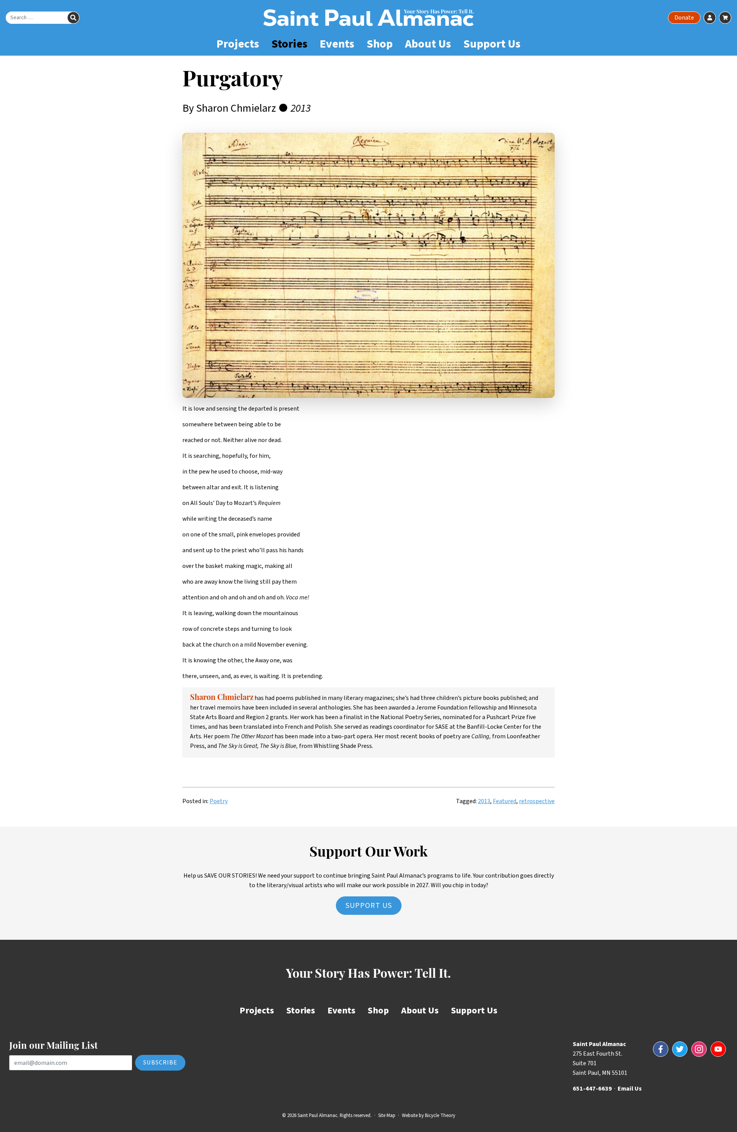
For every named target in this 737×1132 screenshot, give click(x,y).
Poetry (219, 801)
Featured (504, 801)
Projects (237, 44)
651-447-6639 (592, 1088)
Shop (380, 44)
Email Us (630, 1088)
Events (337, 44)
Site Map (386, 1115)
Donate (684, 17)
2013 (484, 801)
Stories (289, 44)
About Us (428, 44)
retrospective (537, 801)
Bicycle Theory (440, 1115)
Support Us (492, 44)
